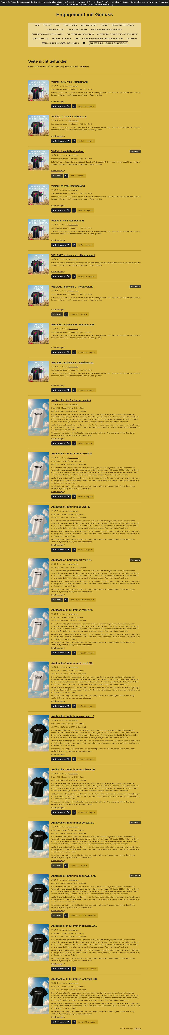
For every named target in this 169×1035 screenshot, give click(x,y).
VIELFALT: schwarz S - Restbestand (72, 362)
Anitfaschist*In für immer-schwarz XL (73, 875)
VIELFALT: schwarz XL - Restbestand (73, 255)
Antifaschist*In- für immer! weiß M (71, 453)
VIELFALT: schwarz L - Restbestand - (73, 286)
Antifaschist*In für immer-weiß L (70, 506)
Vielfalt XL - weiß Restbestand (69, 116)
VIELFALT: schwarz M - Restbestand (72, 324)
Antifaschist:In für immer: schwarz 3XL (74, 979)
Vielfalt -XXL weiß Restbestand (69, 81)
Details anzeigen (57, 101)
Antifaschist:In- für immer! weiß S (71, 400)
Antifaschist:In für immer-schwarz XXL (74, 925)
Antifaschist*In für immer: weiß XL (71, 560)
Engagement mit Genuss (84, 14)
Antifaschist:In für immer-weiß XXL (72, 609)
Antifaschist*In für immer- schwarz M (73, 769)
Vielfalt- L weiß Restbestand (67, 151)
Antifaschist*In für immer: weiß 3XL (72, 663)
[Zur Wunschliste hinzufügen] (74, 106)
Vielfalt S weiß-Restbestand (67, 220)
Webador (138, 1028)
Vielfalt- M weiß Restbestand (68, 185)
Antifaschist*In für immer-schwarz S (72, 716)
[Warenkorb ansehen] (83, 43)
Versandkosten (73, 86)
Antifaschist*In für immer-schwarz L (72, 822)
